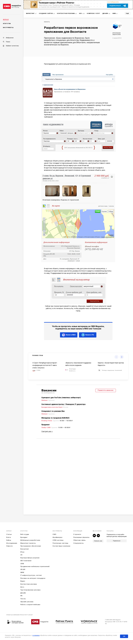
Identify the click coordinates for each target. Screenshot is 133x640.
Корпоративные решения (29, 558)
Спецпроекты (78, 543)
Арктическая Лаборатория (116, 34)
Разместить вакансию (105, 390)
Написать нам (98, 541)
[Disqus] (78, 474)
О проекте (77, 534)
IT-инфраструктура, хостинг (31, 575)
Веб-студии (24, 534)
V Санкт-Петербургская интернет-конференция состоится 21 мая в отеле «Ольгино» (44, 365)
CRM (22, 563)
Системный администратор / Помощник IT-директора (63, 404)
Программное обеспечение (30, 546)
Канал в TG (89, 335)
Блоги (8, 537)
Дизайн (23, 593)
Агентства (7, 23)
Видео (22, 581)
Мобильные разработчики (30, 540)
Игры (22, 552)
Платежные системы (60, 543)
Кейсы (8, 540)
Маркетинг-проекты (28, 543)
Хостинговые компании (61, 546)
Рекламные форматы (81, 537)
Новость (47, 22)
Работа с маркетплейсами (30, 604)
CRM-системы (58, 540)
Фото (22, 587)
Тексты (23, 598)
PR (21, 595)
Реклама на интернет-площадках (32, 578)
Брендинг (24, 537)
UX (21, 555)
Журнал (6, 19)
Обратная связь (79, 540)
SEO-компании (25, 560)
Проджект (45, 425)
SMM (22, 572)
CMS (54, 534)
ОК (124, 636)
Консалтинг (24, 549)
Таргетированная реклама (30, 590)
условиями (36, 635)
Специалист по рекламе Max (53, 411)
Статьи (9, 534)
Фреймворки (57, 537)
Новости (9, 546)
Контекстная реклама (28, 584)
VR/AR (22, 569)
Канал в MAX (71, 335)
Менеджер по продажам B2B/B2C (55, 418)
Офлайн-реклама (27, 601)
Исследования (11, 543)
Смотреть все (46, 431)
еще (127, 13)
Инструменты (8, 27)
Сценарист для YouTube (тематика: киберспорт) (61, 397)
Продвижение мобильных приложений (34, 566)
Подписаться (116, 540)
